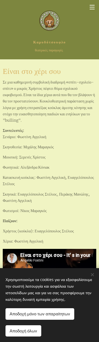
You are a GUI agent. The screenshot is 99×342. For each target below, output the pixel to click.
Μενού (92, 6)
